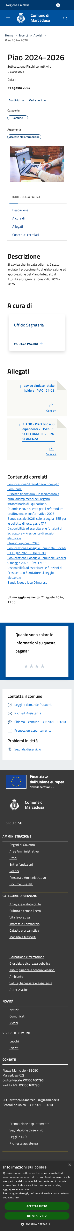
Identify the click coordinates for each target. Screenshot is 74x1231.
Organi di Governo (22, 844)
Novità (23, 35)
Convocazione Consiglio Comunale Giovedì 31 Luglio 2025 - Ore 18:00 (36, 550)
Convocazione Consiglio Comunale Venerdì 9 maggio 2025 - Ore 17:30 (36, 560)
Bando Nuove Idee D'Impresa (27, 582)
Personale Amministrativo (27, 877)
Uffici (13, 857)
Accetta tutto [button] (37, 1206)
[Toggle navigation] (8, 17)
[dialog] (37, 1196)
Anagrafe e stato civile (25, 904)
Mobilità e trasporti (22, 936)
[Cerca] (65, 18)
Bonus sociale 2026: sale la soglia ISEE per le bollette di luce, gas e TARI (36, 521)
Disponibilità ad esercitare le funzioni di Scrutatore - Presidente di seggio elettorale (34, 533)
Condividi (15, 100)
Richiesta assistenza (23, 1143)
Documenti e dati (21, 884)
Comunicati (17, 1016)
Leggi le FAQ (18, 1136)
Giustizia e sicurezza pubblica (29, 963)
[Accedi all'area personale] (58, 5)
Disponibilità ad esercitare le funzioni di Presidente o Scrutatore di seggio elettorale (34, 572)
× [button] (69, 1165)
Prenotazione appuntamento (29, 1123)
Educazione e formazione (26, 956)
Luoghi (14, 1041)
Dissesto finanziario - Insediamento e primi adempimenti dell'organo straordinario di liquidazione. (33, 498)
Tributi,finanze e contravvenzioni (32, 969)
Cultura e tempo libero (25, 910)
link (17, 1197)
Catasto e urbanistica (24, 930)
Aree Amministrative (24, 851)
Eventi (13, 1047)
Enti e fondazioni (21, 864)
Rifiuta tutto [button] (37, 1215)
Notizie (14, 1009)
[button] (37, 1224)
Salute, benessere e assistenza (30, 983)
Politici (14, 870)
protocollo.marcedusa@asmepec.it (34, 1099)
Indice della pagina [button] (26, 197)
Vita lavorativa (19, 917)
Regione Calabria (18, 4)
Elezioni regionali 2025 (23, 543)
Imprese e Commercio (24, 923)
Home (9, 35)
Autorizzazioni (19, 989)
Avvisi (38, 35)
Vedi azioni (36, 100)
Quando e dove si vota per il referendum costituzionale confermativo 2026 (35, 511)
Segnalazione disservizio (26, 1130)
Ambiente (16, 976)
